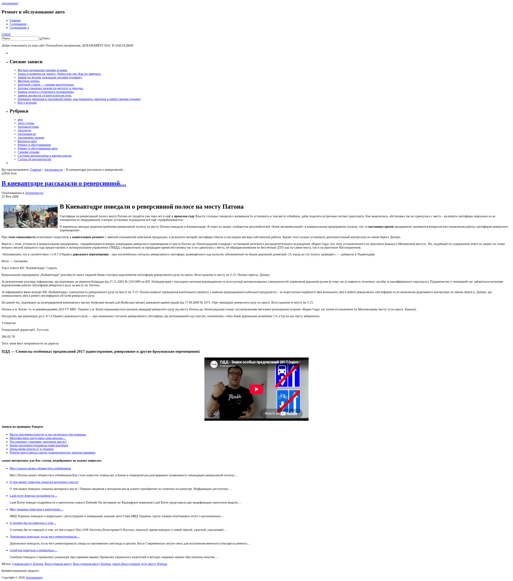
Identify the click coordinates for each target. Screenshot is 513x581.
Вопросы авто (27, 141)
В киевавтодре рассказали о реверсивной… (64, 183)
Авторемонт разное (31, 137)
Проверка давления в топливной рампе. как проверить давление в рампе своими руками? (79, 99)
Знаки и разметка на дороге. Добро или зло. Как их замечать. (59, 73)
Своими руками (28, 152)
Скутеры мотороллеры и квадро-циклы (45, 155)
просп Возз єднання (126, 564)
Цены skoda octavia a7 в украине (32, 449)
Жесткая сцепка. (29, 81)
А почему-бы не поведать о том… (33, 523)
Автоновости (27, 134)
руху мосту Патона (154, 564)
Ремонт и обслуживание (34, 144)
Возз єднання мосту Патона (92, 564)
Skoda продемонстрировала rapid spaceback (39, 445)
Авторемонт (10, 3)
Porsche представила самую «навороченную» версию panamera (52, 452)
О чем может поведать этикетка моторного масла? (44, 482)
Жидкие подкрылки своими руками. (43, 70)
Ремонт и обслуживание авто (38, 148)
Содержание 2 (19, 27)
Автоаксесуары (28, 126)
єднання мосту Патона (27, 564)
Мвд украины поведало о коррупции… (36, 509)
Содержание (18, 24)
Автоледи (24, 130)
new (20, 119)
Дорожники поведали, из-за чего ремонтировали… (45, 536)
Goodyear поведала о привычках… (33, 550)
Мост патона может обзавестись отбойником (40, 468)
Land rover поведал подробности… (33, 495)
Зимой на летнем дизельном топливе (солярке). (50, 77)
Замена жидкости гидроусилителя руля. (45, 95)
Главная (15, 20)
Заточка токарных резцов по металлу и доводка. (51, 88)
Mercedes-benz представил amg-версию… (38, 438)
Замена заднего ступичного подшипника (46, 91)
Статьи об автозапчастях (34, 159)
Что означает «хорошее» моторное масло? (38, 441)
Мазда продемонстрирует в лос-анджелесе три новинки (48, 434)
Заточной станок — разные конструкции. (46, 84)
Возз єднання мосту (58, 564)
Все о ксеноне (27, 102)
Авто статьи (26, 123)
